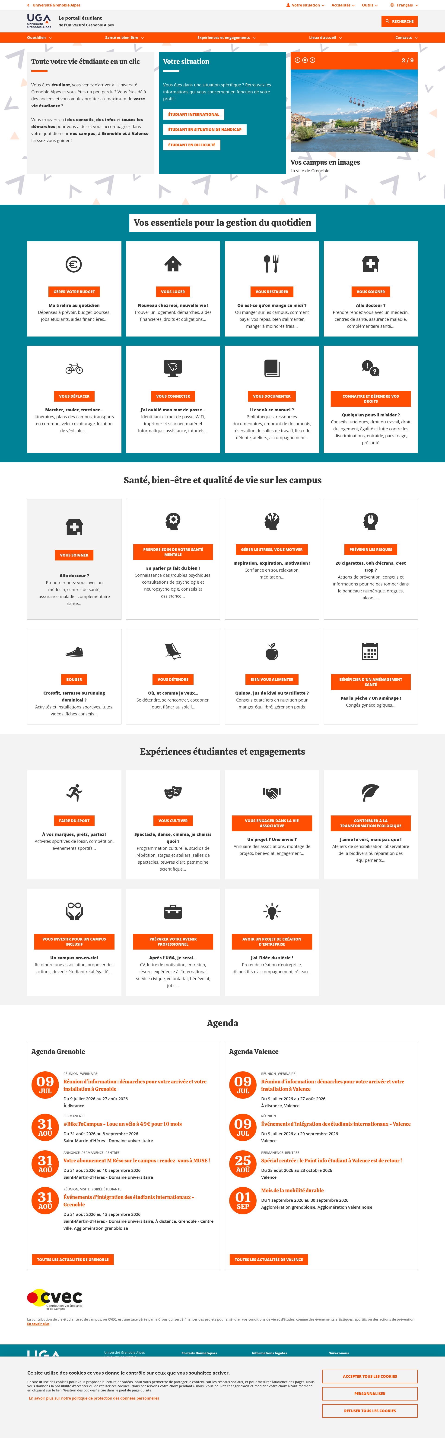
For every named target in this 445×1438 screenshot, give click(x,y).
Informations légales (269, 1353)
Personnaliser (369, 1393)
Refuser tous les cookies (370, 1410)
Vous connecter (173, 396)
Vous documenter (272, 396)
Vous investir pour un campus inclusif (74, 941)
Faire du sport (74, 820)
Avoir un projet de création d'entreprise (271, 941)
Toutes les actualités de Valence (269, 1259)
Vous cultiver (173, 820)
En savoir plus (38, 1324)
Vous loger (173, 291)
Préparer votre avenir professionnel (173, 941)
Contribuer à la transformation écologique (370, 823)
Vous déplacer (74, 396)
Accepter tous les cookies (370, 1376)
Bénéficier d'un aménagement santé (370, 682)
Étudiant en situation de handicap (205, 129)
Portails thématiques (199, 1353)
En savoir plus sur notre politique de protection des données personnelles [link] (94, 1398)
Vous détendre (173, 679)
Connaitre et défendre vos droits (371, 398)
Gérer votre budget (74, 291)
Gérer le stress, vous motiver (272, 549)
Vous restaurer (272, 291)
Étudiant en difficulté (191, 145)
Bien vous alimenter (272, 679)
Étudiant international (193, 114)
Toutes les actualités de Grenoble (73, 1259)
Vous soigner (371, 291)
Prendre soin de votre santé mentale (173, 552)
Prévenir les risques (371, 549)
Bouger (74, 679)
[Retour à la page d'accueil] (39, 21)
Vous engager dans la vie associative (272, 823)
